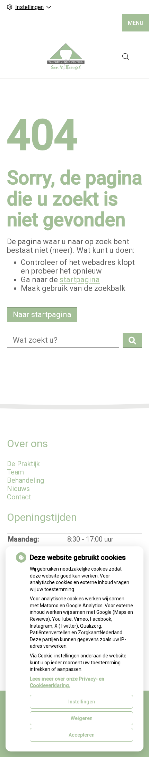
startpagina (80, 279)
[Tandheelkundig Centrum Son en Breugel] (66, 56)
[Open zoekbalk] (125, 56)
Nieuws (18, 488)
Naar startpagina (42, 314)
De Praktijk (23, 464)
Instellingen (81, 701)
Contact (19, 497)
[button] (132, 340)
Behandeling (25, 480)
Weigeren (82, 718)
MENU (135, 23)
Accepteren (82, 735)
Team (15, 472)
